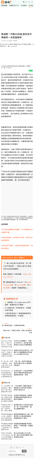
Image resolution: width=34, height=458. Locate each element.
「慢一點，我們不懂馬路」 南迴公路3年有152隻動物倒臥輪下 (23, 363)
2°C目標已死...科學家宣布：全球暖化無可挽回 (18, 309)
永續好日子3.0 (14, 5)
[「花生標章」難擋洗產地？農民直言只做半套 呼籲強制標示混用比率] (7, 389)
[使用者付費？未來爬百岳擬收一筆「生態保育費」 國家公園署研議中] (7, 408)
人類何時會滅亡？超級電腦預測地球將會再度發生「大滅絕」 (18, 314)
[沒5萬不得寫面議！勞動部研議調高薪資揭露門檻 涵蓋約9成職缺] (7, 398)
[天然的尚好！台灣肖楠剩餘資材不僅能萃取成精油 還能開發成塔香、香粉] (7, 374)
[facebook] (24, 2)
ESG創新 (24, 5)
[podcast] (26, 2)
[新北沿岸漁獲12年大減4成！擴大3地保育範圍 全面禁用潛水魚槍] (7, 436)
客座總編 (4, 5)
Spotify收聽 (21, 285)
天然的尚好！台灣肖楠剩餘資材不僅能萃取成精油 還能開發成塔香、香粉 (23, 373)
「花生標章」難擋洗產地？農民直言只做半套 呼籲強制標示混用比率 (23, 388)
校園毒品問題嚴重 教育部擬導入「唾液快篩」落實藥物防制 (23, 425)
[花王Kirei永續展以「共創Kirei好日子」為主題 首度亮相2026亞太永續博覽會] (7, 344)
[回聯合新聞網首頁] (2, 2)
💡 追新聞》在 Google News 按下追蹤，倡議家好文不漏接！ (18, 303)
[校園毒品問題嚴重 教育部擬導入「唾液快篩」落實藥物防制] (7, 427)
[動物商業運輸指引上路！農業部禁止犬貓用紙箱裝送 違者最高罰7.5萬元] (7, 417)
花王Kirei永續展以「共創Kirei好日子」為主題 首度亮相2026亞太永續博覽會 (23, 343)
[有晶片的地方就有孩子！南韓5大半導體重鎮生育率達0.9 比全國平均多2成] (7, 353)
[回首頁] (6, 2)
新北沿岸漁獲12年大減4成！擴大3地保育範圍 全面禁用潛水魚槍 (23, 435)
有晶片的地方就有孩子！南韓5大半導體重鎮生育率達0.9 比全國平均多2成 (23, 352)
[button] (32, 2)
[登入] (29, 2)
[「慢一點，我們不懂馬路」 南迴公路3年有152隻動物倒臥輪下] (7, 364)
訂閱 (24, 451)
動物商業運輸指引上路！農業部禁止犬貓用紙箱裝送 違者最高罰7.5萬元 (23, 416)
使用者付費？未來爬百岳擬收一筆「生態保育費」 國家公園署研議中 (23, 407)
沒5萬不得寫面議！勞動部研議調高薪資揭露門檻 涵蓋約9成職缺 (23, 397)
